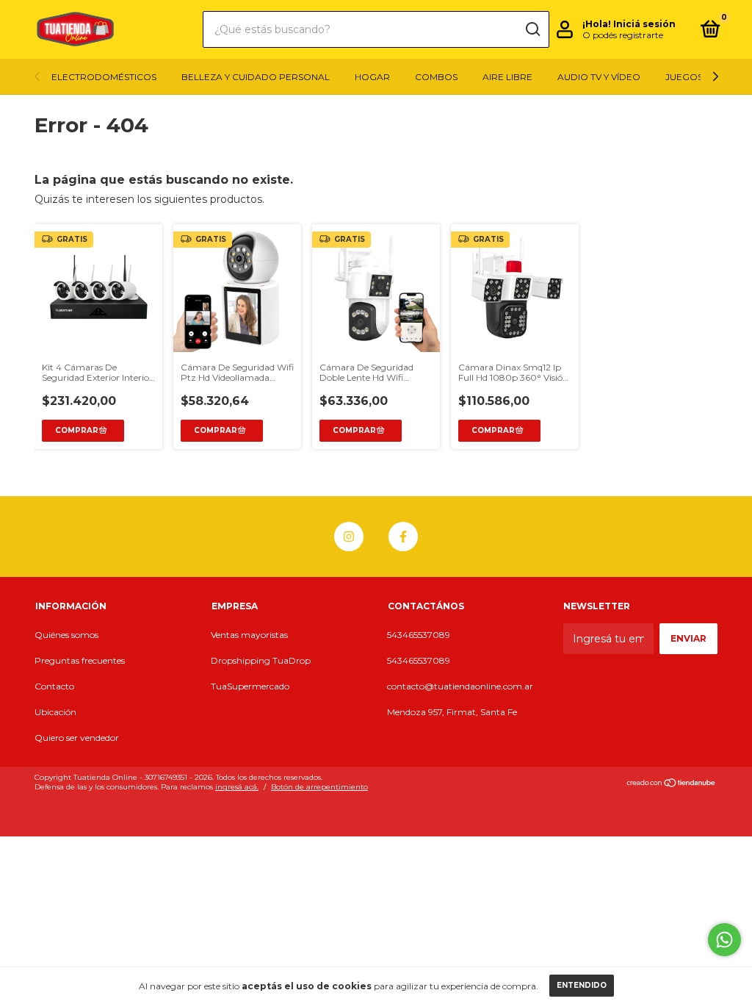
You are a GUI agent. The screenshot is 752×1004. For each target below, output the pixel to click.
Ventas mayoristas (249, 634)
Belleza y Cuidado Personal (255, 76)
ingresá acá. (236, 787)
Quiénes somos (66, 634)
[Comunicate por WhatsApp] (724, 939)
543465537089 (418, 634)
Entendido (582, 985)
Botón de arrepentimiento (319, 787)
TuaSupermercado (250, 686)
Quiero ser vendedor (77, 737)
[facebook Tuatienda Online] (403, 536)
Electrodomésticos (103, 76)
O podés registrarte (622, 34)
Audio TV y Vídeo (598, 76)
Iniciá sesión (644, 23)
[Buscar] (532, 29)
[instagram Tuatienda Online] (349, 536)
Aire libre (507, 76)
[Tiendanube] (671, 784)
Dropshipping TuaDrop (261, 660)
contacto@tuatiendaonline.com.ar (460, 686)
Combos (436, 76)
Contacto (54, 686)
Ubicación (55, 711)
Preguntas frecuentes (80, 660)
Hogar (372, 76)
